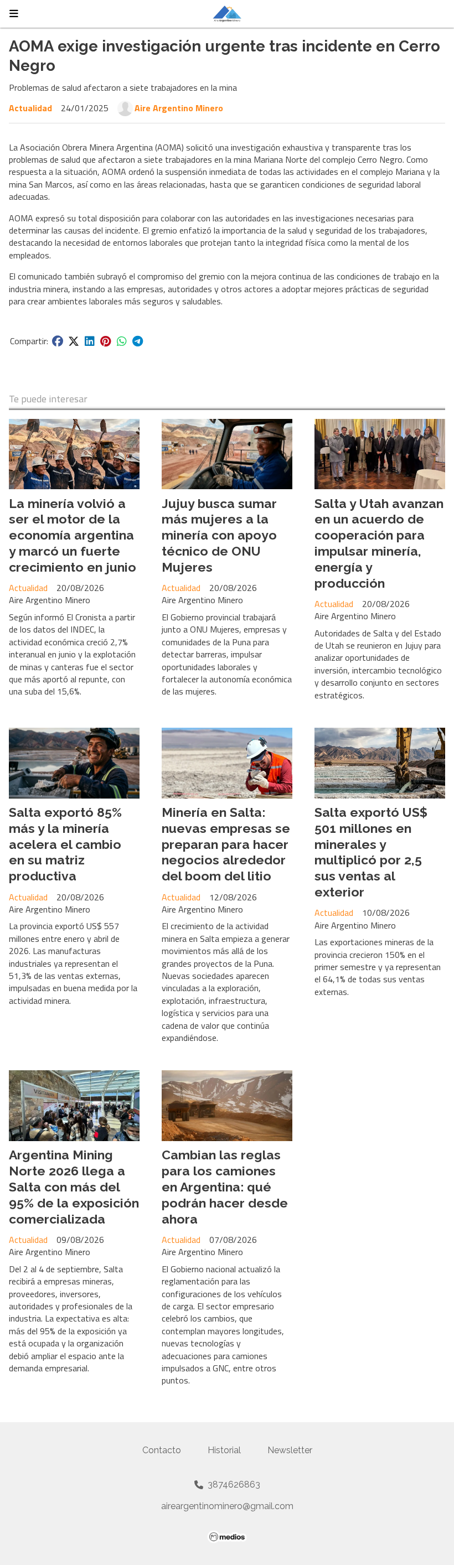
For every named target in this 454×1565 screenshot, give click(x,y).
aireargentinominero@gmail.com (227, 1506)
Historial (224, 1450)
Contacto (161, 1450)
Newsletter (289, 1450)
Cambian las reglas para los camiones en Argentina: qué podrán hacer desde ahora (225, 1186)
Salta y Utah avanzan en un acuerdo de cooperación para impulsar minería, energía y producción (378, 543)
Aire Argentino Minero (179, 108)
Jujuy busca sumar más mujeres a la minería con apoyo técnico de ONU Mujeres (219, 535)
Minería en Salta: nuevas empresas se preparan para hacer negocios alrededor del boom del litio (226, 844)
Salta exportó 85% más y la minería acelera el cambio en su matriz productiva (65, 844)
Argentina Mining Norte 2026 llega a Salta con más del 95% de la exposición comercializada (74, 1186)
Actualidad (30, 108)
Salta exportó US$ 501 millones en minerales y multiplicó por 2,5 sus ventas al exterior (370, 852)
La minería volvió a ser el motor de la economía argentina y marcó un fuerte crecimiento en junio (72, 535)
